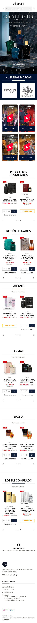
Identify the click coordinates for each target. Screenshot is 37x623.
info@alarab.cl (9, 587)
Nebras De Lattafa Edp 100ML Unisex (27, 200)
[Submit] (30, 9)
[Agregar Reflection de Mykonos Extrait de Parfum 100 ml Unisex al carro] (32, 269)
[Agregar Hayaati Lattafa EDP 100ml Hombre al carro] (14, 211)
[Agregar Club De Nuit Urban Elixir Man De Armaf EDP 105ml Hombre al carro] (32, 391)
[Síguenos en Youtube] (14, 575)
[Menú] (2, 8)
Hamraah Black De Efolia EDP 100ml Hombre (27, 446)
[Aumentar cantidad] (9, 211)
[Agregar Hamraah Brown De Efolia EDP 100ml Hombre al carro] (14, 455)
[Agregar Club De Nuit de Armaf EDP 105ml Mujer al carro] (14, 391)
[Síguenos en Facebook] (11, 575)
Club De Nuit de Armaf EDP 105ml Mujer (10, 380)
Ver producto (10, 128)
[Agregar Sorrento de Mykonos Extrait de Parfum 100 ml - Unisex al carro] (14, 269)
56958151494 (9, 592)
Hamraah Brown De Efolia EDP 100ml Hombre (9, 446)
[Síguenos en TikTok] (17, 575)
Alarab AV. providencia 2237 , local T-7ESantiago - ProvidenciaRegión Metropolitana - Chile (15, 597)
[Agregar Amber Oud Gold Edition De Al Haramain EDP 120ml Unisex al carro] (14, 520)
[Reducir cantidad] (4, 211)
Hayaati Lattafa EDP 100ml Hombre (10, 200)
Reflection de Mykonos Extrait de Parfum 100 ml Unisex (27, 258)
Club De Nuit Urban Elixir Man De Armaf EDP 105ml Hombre (27, 380)
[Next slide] (33, 70)
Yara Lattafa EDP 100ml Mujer (9, 314)
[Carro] (34, 9)
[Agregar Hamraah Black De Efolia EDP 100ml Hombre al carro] (32, 455)
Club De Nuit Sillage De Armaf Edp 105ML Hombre (27, 510)
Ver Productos (27, 128)
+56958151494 (9, 590)
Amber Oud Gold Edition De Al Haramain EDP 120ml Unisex (10, 511)
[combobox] (18, 9)
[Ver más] (16, 90)
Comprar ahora (10, 215)
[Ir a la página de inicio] (18, 3)
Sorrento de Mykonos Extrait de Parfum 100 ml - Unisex (10, 258)
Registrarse (10, 157)
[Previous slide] (3, 70)
